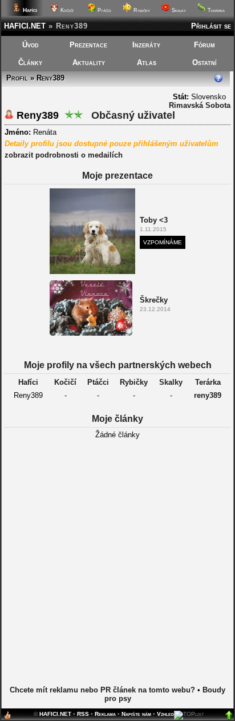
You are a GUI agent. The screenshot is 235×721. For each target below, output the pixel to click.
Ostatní (204, 62)
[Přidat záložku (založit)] (7, 718)
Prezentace (88, 45)
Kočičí (66, 10)
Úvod (30, 45)
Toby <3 (154, 220)
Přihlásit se (211, 26)
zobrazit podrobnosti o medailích (64, 155)
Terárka (215, 10)
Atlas (146, 62)
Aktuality (88, 62)
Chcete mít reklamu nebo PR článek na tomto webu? (102, 690)
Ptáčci (103, 10)
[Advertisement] (117, 570)
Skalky (178, 10)
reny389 (207, 395)
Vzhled (165, 714)
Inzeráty (146, 45)
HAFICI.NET (25, 26)
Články (30, 62)
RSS (83, 714)
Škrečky (154, 300)
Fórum (204, 45)
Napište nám (136, 714)
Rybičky (141, 10)
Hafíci (28, 382)
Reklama (105, 714)
